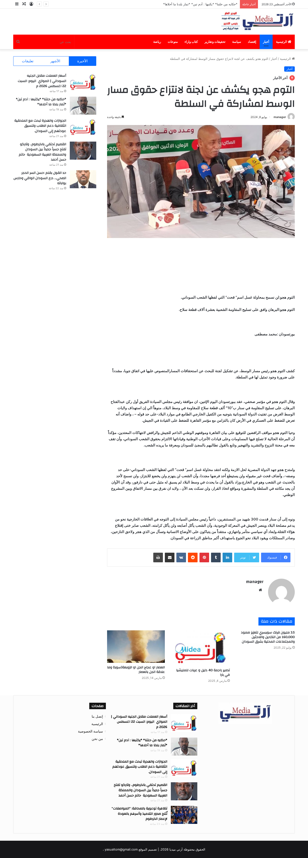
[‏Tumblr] (216, 557)
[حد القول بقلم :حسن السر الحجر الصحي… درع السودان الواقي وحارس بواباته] (83, 179)
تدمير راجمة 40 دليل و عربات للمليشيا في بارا (203, 672)
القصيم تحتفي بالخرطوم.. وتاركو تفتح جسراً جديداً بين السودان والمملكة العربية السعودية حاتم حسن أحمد (42, 152)
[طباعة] (158, 557)
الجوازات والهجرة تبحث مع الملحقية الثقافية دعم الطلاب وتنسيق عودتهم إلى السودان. (40, 126)
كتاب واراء (191, 42)
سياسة (236, 42)
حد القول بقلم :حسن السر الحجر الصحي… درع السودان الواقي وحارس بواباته (39, 178)
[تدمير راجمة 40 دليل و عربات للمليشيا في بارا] (201, 648)
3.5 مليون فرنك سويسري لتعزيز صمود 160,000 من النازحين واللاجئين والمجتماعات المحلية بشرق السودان (268, 637)
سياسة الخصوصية (90, 731)
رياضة (157, 42)
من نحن (97, 739)
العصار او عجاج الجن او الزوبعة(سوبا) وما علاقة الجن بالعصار (136, 669)
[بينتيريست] (204, 557)
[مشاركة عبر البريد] (169, 557)
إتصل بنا (97, 716)
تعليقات (27, 61)
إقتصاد (252, 42)
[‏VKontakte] (181, 557)
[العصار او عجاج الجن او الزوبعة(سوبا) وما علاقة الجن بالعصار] (136, 646)
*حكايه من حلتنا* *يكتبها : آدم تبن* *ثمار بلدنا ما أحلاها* (41, 102)
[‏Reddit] (193, 557)
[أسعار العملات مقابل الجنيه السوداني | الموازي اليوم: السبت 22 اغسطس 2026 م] (83, 82)
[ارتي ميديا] (257, 21)
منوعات (173, 42)
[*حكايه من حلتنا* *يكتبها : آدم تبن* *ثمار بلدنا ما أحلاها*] (83, 106)
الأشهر (55, 61)
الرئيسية (282, 42)
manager (280, 117)
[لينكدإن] (227, 557)
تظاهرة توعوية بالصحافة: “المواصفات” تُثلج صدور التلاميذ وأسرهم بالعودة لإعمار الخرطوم (139, 813)
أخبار (266, 42)
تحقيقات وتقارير (215, 42)
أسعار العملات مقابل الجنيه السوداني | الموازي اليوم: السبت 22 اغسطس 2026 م (42, 81)
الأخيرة (82, 61)
